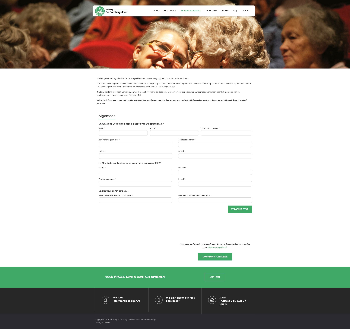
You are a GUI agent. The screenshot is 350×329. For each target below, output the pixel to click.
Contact (246, 11)
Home (156, 11)
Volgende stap (240, 209)
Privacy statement (102, 322)
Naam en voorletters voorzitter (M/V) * (116, 195)
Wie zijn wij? (170, 11)
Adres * (153, 128)
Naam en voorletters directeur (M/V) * (195, 195)
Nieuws (224, 11)
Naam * (102, 128)
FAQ (235, 11)
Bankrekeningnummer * (109, 139)
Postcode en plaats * (210, 128)
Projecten (211, 11)
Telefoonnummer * (187, 139)
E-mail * (181, 151)
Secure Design (150, 319)
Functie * (182, 167)
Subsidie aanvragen (191, 11)
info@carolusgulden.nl (217, 247)
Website (102, 151)
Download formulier (215, 256)
